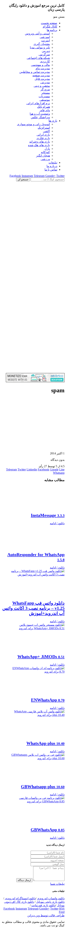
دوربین (46, 51)
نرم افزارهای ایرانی (38, 103)
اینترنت (45, 40)
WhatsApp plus (45, 743)
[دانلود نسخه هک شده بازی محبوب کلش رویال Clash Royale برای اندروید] (33, 371)
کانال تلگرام (50, 26)
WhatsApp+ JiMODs (41, 656)
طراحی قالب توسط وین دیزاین (46, 915)
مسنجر (45, 92)
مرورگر (45, 89)
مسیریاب (44, 96)
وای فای (45, 110)
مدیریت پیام (43, 68)
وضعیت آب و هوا (40, 113)
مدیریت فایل (42, 78)
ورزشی (45, 159)
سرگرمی (44, 54)
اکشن (46, 131)
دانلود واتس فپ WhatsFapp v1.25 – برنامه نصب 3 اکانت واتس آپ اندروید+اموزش (33, 608)
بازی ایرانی (43, 134)
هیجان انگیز (43, 155)
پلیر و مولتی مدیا (40, 47)
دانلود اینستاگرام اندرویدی (20, 898)
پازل (47, 148)
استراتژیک (44, 127)
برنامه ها (52, 30)
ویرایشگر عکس (40, 117)
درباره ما (52, 166)
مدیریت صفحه (41, 75)
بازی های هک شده (39, 145)
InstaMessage (48, 515)
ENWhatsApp (48, 700)
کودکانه (45, 152)
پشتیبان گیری (42, 44)
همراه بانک (43, 106)
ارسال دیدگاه (24, 880)
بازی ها (53, 120)
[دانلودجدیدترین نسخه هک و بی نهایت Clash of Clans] (33, 243)
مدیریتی (45, 82)
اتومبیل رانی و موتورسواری (33, 124)
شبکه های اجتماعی (38, 57)
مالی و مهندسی (40, 64)
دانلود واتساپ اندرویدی (51, 898)
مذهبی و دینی (42, 85)
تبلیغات (53, 162)
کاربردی (45, 61)
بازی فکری (43, 138)
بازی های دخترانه (39, 141)
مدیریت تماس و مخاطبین (34, 71)
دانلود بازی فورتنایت (43, 905)
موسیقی (45, 99)
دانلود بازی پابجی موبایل (50, 901)
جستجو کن (23, 179)
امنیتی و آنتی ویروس (37, 33)
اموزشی (45, 37)
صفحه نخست (49, 23)
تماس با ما (51, 169)
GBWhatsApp (48, 829)
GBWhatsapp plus (43, 786)
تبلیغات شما (57, 883)
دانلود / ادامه (57, 523)
